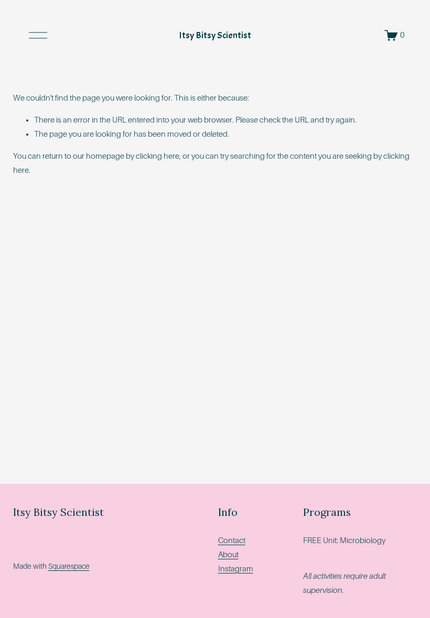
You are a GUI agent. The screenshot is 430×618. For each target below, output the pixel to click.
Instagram (235, 569)
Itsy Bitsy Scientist (215, 35)
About (228, 554)
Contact (231, 540)
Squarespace (69, 566)
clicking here (157, 156)
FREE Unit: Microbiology (344, 540)
